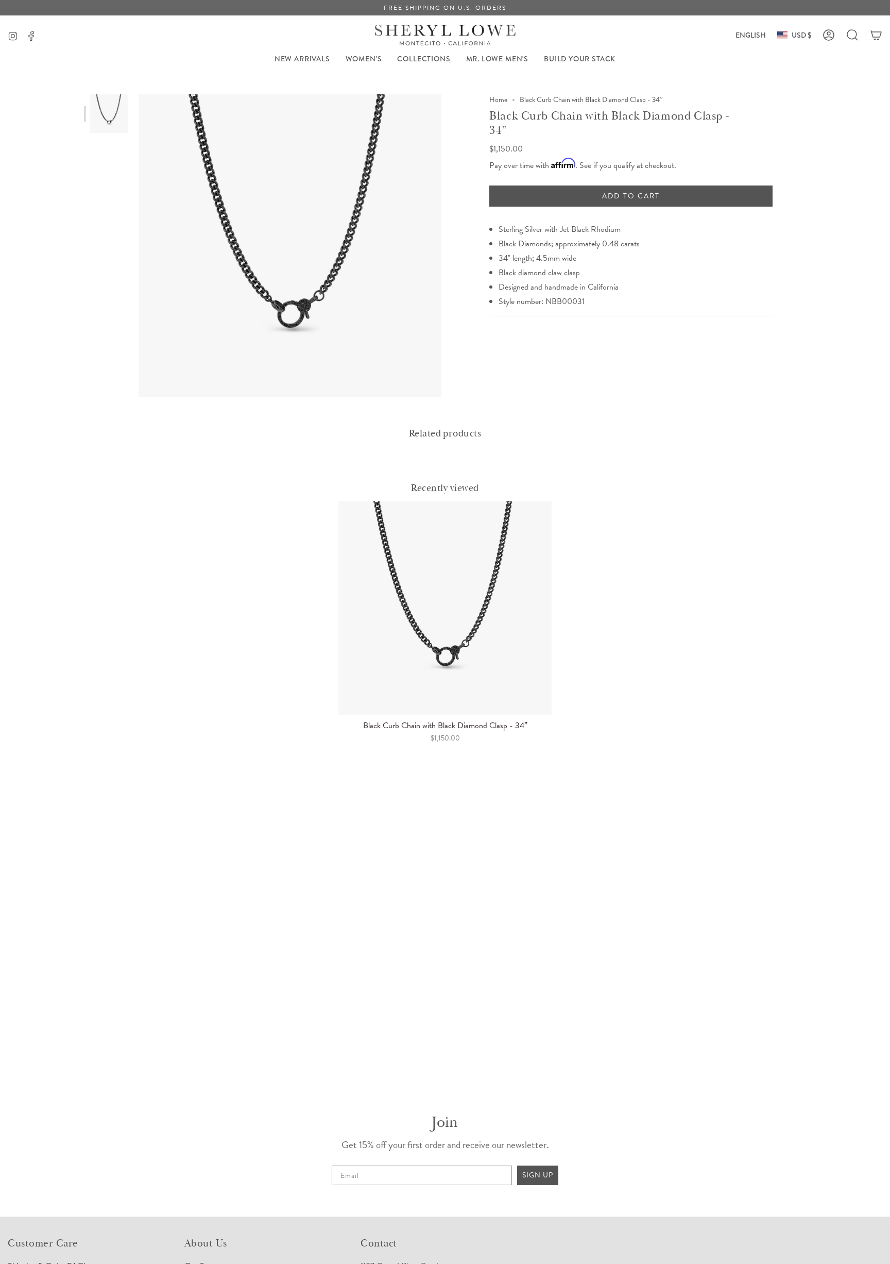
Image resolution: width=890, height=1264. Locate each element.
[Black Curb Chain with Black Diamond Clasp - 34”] (444, 607)
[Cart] (876, 35)
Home (498, 99)
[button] (364, 59)
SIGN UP (537, 1175)
